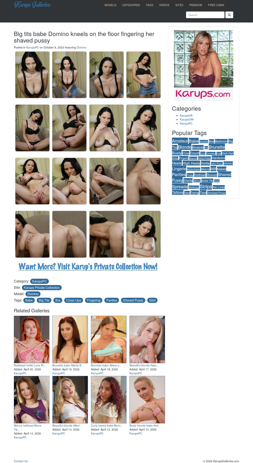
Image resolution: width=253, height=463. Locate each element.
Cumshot (211, 153)
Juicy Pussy (217, 163)
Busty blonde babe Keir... (145, 425)
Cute (218, 153)
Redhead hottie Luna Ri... (30, 365)
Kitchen (228, 163)
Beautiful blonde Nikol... (67, 425)
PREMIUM (195, 5)
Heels (177, 162)
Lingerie (179, 168)
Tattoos (177, 192)
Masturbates (193, 169)
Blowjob (198, 147)
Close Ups (73, 300)
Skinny (197, 180)
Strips (206, 186)
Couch (194, 153)
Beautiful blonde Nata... (144, 365)
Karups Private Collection (42, 287)
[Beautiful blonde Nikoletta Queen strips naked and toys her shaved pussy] (70, 399)
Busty (177, 152)
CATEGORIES (131, 5)
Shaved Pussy (133, 300)
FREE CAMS (216, 5)
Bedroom (221, 141)
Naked (221, 168)
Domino (81, 47)
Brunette (217, 147)
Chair (185, 153)
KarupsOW (187, 119)
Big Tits (44, 300)
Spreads (180, 186)
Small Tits (207, 181)
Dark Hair (228, 153)
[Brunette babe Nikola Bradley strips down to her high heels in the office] (70, 339)
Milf (213, 168)
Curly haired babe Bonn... (107, 425)
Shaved (212, 174)
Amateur (180, 141)
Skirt (152, 300)
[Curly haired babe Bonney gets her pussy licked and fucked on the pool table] (108, 399)
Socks (217, 180)
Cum (202, 153)
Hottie (205, 163)
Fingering (93, 300)
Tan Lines (219, 187)
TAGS (149, 5)
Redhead (200, 175)
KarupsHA (186, 115)
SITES (179, 5)
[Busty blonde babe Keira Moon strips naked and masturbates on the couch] (147, 399)
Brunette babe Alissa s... (106, 365)
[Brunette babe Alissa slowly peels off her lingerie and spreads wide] (108, 339)
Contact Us (21, 461)
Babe (29, 300)
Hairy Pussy (204, 158)
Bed (211, 141)
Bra (57, 300)
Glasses (193, 158)
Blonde (184, 147)
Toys (203, 192)
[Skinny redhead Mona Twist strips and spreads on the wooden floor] (31, 399)
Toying (195, 192)
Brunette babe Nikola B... (68, 365)
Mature (205, 169)
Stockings (194, 187)
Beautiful (203, 141)
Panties (111, 300)
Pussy (190, 175)
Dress (175, 158)
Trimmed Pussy (216, 193)
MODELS (110, 5)
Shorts (188, 180)
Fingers (183, 158)
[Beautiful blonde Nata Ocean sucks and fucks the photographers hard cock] (147, 339)
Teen (187, 193)
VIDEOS (164, 5)
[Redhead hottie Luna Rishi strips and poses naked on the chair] (31, 339)
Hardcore (218, 157)
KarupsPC (32, 47)
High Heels (191, 163)
